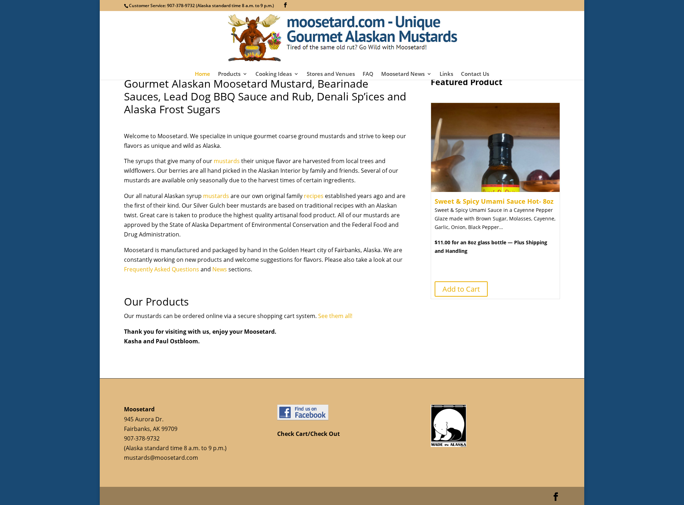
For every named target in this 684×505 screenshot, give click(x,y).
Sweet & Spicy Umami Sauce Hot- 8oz (494, 201)
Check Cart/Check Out (308, 434)
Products (229, 74)
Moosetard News (403, 74)
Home (202, 74)
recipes (313, 196)
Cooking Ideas (273, 74)
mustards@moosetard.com (161, 458)
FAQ (368, 74)
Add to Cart (461, 289)
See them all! (335, 316)
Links (446, 74)
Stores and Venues (331, 74)
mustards (227, 161)
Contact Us (475, 74)
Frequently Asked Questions (162, 269)
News (219, 269)
